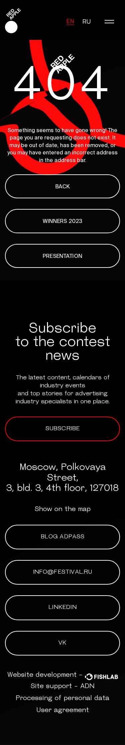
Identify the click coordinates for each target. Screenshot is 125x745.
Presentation (62, 256)
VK (62, 643)
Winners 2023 (63, 221)
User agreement (62, 710)
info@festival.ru (62, 572)
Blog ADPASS (63, 537)
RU (86, 21)
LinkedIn (62, 608)
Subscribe (62, 429)
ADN (87, 686)
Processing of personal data (62, 698)
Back (62, 186)
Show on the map (63, 509)
